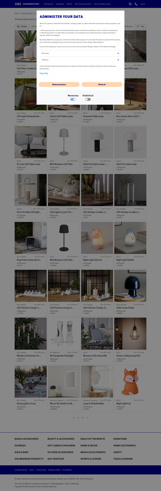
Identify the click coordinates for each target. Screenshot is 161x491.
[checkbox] (88, 100)
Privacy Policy (44, 73)
